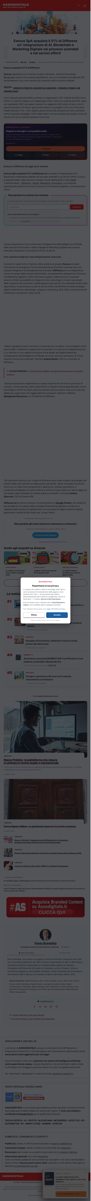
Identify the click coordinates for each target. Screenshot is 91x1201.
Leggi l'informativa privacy (55, 609)
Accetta (57, 615)
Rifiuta (34, 615)
